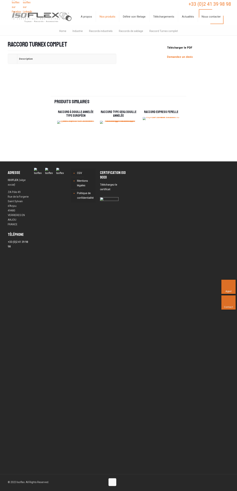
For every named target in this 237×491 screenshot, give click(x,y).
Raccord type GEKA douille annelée (118, 113)
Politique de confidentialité (85, 195)
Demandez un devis (180, 57)
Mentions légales (82, 183)
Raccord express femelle (161, 112)
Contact (228, 306)
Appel (229, 291)
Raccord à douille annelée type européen (76, 113)
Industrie (78, 31)
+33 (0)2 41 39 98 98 (209, 4)
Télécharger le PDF (179, 47)
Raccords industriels (101, 31)
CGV (79, 173)
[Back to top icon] (112, 482)
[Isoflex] (41, 16)
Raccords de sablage (131, 31)
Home (62, 31)
